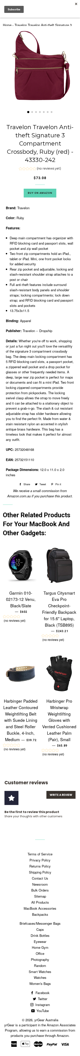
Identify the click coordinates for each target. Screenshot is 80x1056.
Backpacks (40, 914)
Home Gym (40, 947)
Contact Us (40, 878)
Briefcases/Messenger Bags (40, 923)
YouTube (42, 1010)
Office (40, 953)
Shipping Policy (40, 872)
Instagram (42, 1004)
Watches (40, 977)
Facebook (42, 992)
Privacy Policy (40, 860)
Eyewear (40, 941)
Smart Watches (40, 971)
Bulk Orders (40, 890)
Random (40, 965)
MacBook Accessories (40, 908)
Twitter (42, 998)
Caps (40, 929)
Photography (40, 959)
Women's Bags (40, 983)
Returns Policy (40, 866)
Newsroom (40, 884)
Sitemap (40, 896)
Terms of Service (40, 853)
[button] (40, 169)
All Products (40, 902)
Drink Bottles (40, 935)
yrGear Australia (46, 1019)
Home (7, 24)
